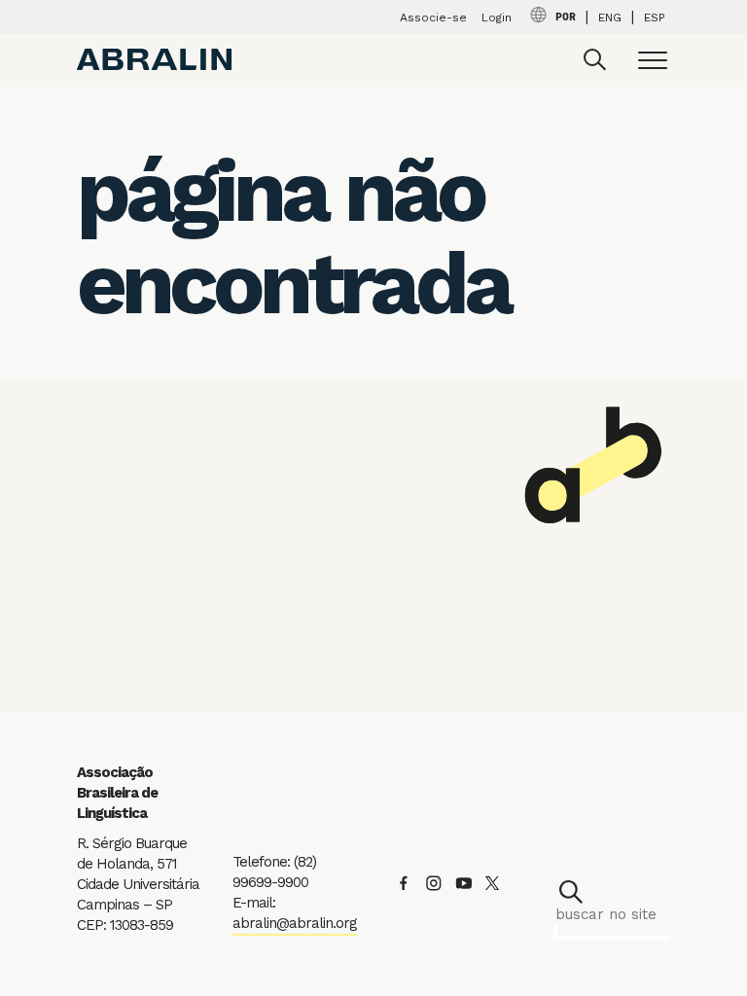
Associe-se (433, 17)
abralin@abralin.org (294, 923)
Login (496, 17)
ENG (610, 17)
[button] (570, 892)
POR (565, 17)
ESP (654, 17)
